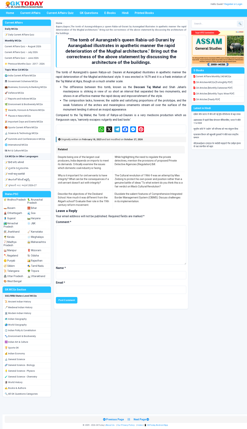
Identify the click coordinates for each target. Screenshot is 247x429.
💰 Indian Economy (15, 353)
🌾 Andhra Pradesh (15, 199)
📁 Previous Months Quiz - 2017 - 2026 (24, 63)
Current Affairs (30, 13)
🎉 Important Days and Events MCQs (24, 121)
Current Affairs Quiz (60, 13)
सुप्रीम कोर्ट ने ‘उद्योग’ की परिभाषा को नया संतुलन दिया (215, 129)
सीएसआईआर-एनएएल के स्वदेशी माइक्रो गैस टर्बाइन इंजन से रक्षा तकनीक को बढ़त (217, 145)
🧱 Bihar (32, 208)
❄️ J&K (31, 223)
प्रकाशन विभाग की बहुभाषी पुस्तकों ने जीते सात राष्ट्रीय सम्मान (215, 136)
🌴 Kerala (9, 236)
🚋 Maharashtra (36, 242)
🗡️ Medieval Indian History (18, 307)
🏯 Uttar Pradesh (13, 276)
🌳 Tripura (33, 270)
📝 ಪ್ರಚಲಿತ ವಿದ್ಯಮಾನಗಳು (17, 168)
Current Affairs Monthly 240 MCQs (213, 76)
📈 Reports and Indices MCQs (20, 98)
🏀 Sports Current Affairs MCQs (21, 127)
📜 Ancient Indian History (18, 301)
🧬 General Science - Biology (20, 365)
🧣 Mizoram (34, 250)
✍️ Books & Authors (15, 388)
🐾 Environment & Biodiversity (20, 336)
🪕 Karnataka (35, 231)
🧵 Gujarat (10, 218)
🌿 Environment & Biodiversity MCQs (24, 104)
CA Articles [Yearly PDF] (207, 99)
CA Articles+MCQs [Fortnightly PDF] (213, 82)
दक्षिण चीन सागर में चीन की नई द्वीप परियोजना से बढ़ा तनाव (216, 114)
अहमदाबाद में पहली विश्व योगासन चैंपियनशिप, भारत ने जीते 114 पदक (216, 121)
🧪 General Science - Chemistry (21, 376)
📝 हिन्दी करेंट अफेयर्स (14, 162)
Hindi (125, 13)
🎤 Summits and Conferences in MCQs (25, 139)
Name (61, 268)
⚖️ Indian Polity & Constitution (20, 330)
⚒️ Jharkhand (12, 231)
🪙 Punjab (9, 260)
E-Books (110, 13)
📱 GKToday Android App (156, 425)
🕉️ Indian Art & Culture (16, 342)
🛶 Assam (9, 208)
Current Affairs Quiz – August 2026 (23, 46)
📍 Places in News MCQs (18, 115)
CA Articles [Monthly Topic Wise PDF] (214, 93)
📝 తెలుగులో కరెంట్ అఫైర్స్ (17, 179)
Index (139, 425)
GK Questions (89, 13)
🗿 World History (13, 382)
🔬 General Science (15, 359)
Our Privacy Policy (126, 425)
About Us (110, 425)
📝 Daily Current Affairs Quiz (19, 34)
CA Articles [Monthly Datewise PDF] (213, 87)
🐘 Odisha (33, 255)
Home (10, 13)
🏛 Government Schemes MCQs (21, 81)
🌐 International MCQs (16, 144)
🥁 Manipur (10, 250)
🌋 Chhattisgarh (13, 213)
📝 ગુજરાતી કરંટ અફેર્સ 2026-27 (21, 185)
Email (60, 282)
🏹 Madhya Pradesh (10, 244)
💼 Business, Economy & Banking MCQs (26, 87)
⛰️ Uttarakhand (36, 276)
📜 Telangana (11, 270)
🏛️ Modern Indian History (18, 313)
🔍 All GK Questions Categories (21, 393)
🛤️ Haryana (34, 218)
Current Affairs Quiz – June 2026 (22, 58)
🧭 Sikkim (9, 265)
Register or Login (233, 4)
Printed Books (144, 13)
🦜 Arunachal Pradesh (35, 201)
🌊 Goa (31, 213)
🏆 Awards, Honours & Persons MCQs (24, 110)
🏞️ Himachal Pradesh (11, 225)
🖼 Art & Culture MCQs (16, 150)
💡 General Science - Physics (20, 370)
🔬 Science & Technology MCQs (21, 133)
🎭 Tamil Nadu (35, 265)
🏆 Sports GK (12, 347)
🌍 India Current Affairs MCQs (20, 75)
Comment (63, 222)
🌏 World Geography (16, 324)
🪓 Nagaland (11, 255)
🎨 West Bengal (13, 281)
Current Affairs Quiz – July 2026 (21, 52)
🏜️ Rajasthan (34, 260)
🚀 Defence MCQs (14, 93)
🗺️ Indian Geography (16, 319)
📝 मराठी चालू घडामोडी (15, 174)
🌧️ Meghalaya (35, 236)
